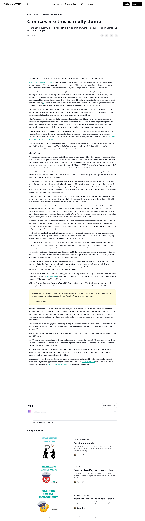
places (54, 276)
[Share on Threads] (111, 35)
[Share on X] (106, 35)
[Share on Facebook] (102, 35)
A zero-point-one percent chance (40, 82)
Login (34, 422)
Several (49, 276)
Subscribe (42, 422)
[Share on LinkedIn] (116, 35)
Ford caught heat (88, 362)
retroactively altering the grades (60, 364)
